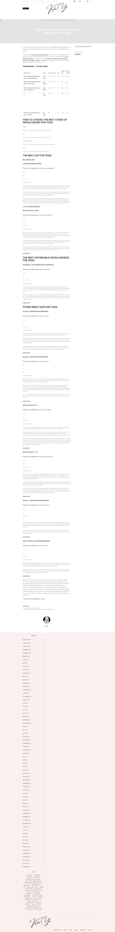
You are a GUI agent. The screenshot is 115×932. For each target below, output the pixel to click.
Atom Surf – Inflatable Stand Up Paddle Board (36, 500)
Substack (48, 1)
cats (37, 887)
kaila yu (34, 896)
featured (33, 890)
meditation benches (57, 58)
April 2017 (25, 766)
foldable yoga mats (35, 60)
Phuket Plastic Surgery (33, 901)
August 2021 (26, 693)
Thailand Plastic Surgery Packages (34, 909)
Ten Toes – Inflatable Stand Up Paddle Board (35, 311)
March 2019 (26, 716)
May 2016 (25, 800)
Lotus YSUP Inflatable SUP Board (32, 163)
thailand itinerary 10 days (34, 906)
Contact (55, 1)
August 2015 (26, 826)
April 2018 (25, 733)
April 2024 (25, 666)
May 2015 (25, 836)
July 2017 (25, 756)
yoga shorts (49, 58)
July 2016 (25, 793)
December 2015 (27, 813)
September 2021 (27, 689)
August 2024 (26, 656)
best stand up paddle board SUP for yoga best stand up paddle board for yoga (39, 609)
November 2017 (27, 743)
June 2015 (25, 833)
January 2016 (26, 810)
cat (25, 887)
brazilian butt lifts (36, 884)
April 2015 (25, 840)
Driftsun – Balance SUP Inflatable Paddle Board (36, 541)
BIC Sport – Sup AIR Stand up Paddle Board (35, 356)
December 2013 (27, 866)
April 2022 (25, 676)
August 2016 (26, 790)
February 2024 (27, 673)
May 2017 (25, 763)
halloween (37, 893)
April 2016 (25, 803)
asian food (37, 874)
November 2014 (27, 856)
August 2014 (26, 863)
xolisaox (60, 36)
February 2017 (26, 773)
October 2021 (26, 686)
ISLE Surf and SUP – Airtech (31, 210)
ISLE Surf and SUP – (29, 452)
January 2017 (26, 776)
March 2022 (26, 679)
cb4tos (41, 887)
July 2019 (25, 703)
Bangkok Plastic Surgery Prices (33, 879)
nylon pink (34, 899)
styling (34, 904)
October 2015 (26, 820)
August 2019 (26, 699)
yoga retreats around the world (40, 54)
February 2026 (26, 639)
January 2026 (26, 643)
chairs (43, 60)
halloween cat (27, 895)
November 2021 (27, 683)
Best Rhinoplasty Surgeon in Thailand (33, 882)
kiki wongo (40, 896)
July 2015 (25, 830)
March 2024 (26, 669)
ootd (40, 899)
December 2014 (27, 853)
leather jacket (38, 898)
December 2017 (27, 739)
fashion (27, 890)
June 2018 (25, 726)
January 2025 (26, 646)
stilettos (28, 904)
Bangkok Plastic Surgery (33, 877)
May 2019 (25, 709)
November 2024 (27, 653)
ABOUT (32, 1)
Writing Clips (26, 1)
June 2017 (25, 760)
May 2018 (25, 729)
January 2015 (26, 850)
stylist (39, 904)
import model (27, 896)
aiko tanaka (30, 874)
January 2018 (26, 736)
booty (28, 884)
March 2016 (26, 806)
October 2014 (26, 860)
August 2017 (26, 753)
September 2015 (27, 823)
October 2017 (26, 746)
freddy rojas (30, 893)
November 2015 (27, 816)
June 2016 (25, 796)
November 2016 (27, 783)
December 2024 (27, 649)
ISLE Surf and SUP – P (29, 405)
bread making (27, 885)
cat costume (30, 887)
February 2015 (26, 846)
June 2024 (25, 659)
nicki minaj (27, 899)
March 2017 (26, 770)
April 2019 (25, 713)
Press (37, 1)
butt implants (35, 885)
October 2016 (26, 786)
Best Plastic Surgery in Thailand (33, 881)
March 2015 (26, 843)
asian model (37, 876)
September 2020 (27, 696)
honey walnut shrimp (38, 895)
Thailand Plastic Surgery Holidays (34, 907)
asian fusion (30, 876)
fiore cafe (39, 890)
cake (42, 885)
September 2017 (27, 750)
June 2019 (25, 706)
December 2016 (27, 780)
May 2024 (25, 663)
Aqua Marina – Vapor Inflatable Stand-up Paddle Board (38, 264)
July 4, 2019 (55, 36)
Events (42, 1)
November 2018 (27, 719)
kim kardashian (29, 898)
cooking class (38, 888)
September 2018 (27, 723)
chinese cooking (29, 888)
